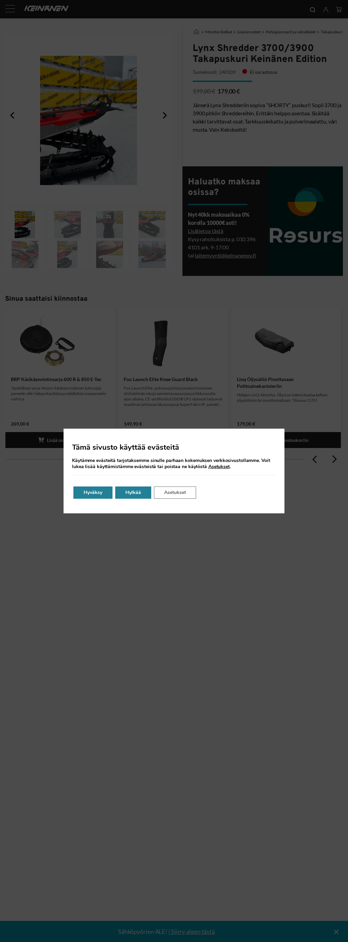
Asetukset (219, 467)
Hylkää (133, 492)
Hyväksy (93, 492)
